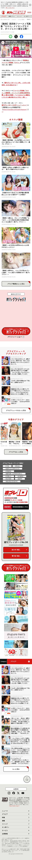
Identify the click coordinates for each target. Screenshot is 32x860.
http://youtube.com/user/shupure (14, 109)
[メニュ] (29, 12)
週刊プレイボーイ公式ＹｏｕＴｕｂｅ (14, 105)
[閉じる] (30, 5)
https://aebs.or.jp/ (14, 806)
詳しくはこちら (10, 7)
